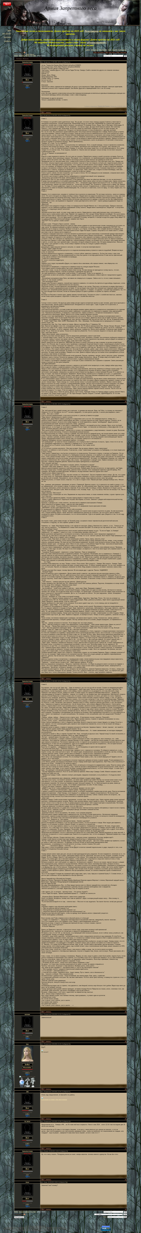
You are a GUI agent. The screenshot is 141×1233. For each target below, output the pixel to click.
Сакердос (32, 54)
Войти (9, 30)
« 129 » (27, 1143)
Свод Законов (103, 49)
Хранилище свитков (24, 55)
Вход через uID (6, 33)
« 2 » (27, 85)
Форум (16, 55)
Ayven (27, 1182)
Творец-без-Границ (27, 62)
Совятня (87, 49)
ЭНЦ (27, 1091)
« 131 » (27, 1114)
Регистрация (7, 37)
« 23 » (27, 1204)
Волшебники (94, 49)
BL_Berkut (27, 1121)
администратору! (97, 42)
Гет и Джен (33, 55)
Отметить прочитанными (119, 49)
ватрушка (27, 1014)
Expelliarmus (7, 41)
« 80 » (27, 1036)
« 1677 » (27, 1072)
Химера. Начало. (41, 55)
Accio (109, 49)
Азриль (27, 54)
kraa (27, 1044)
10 (66, 1182)
